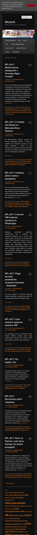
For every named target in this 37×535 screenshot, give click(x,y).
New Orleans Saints (26, 163)
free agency (20, 497)
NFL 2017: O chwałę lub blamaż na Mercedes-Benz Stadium (14, 126)
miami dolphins (28, 506)
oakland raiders (16, 351)
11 (30, 65)
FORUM (7, 52)
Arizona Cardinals (25, 306)
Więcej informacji (6, 8)
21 (30, 397)
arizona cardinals (25, 308)
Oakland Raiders (12, 349)
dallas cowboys (9, 205)
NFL (19, 40)
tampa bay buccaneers (11, 430)
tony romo (25, 531)
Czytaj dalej (9, 103)
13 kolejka (26, 203)
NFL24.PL (10, 22)
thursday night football (24, 112)
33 (30, 274)
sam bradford (23, 527)
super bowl (9, 531)
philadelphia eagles (10, 388)
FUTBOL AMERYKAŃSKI (17, 44)
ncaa (17, 508)
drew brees (13, 497)
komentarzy (10, 114)
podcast (7, 527)
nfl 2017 (9, 112)
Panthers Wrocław (11, 521)
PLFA (6, 44)
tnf (31, 112)
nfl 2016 (21, 515)
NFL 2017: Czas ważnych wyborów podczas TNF (14, 322)
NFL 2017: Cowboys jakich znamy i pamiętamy (14, 175)
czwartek (28, 474)
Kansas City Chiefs (26, 348)
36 (30, 320)
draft (26, 495)
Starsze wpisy (9, 483)
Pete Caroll (13, 309)
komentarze (26, 265)
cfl (23, 492)
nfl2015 (15, 515)
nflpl (10, 518)
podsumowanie (15, 527)
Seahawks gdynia (10, 529)
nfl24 (11, 515)
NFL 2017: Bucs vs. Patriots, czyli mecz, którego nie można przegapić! (14, 442)
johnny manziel (19, 506)
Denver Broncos (25, 107)
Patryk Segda (8, 135)
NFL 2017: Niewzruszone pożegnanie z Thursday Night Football (12, 70)
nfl (5, 112)
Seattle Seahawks (12, 308)
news (23, 511)
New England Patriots (18, 428)
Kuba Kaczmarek (9, 81)
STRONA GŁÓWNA (10, 40)
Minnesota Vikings (9, 509)
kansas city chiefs (25, 349)
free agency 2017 (9, 500)
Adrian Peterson (9, 492)
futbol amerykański (15, 110)
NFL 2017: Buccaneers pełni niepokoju (13, 399)
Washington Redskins (13, 203)
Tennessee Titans (15, 264)
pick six (17, 524)
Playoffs (23, 524)
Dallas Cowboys (25, 201)
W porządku (31, 5)
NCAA (24, 40)
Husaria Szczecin (9, 506)
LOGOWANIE (15, 52)
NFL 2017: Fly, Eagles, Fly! (12, 361)
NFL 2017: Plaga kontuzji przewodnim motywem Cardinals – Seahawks (14, 279)
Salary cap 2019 (9, 48)
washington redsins (12, 206)
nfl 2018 (7, 518)
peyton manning (23, 521)
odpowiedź (21, 388)
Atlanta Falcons (25, 159)
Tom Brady (19, 532)
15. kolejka (24, 109)
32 (30, 215)
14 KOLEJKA (22, 161)
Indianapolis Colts (10, 109)
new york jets (28, 511)
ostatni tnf (14, 112)
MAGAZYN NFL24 (21, 48)
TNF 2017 (14, 165)
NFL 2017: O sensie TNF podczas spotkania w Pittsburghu (14, 219)
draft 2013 (7, 497)
